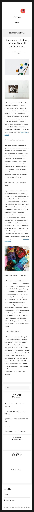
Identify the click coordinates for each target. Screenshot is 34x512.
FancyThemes (26, 507)
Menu (17, 22)
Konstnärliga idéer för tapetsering (16, 431)
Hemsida (7, 489)
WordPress (17, 507)
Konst (6, 495)
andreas (17, 51)
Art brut (7, 426)
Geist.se (17, 17)
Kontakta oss (9, 500)
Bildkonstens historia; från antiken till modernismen (17, 43)
